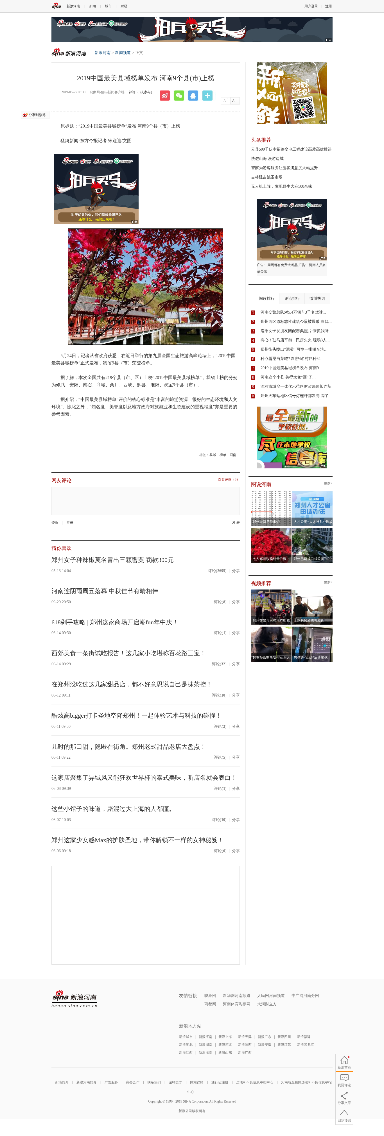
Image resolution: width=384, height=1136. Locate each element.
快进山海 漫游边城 (267, 159)
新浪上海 (225, 1037)
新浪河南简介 (86, 1082)
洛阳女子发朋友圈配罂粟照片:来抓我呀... (296, 331)
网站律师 (197, 1082)
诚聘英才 (175, 1082)
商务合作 (132, 1082)
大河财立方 (267, 1004)
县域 (212, 455)
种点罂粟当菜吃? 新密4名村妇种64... (292, 359)
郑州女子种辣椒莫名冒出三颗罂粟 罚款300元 (112, 559)
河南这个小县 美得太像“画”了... (288, 377)
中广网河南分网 (305, 996)
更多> (328, 483)
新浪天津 (245, 1037)
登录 (54, 523)
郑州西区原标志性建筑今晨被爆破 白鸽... (296, 321)
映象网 (210, 996)
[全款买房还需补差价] (312, 591)
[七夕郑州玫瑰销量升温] (271, 530)
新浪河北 (225, 1045)
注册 (328, 6)
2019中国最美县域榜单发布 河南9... (291, 368)
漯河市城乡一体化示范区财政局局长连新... (298, 386)
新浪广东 (264, 1037)
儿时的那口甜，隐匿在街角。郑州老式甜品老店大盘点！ (128, 746)
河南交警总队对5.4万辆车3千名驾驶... (293, 312)
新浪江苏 (284, 1045)
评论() (217, 571)
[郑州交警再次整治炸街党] (271, 591)
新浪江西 (186, 1053)
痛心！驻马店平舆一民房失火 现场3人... (295, 340)
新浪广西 (245, 1053)
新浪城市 (186, 1037)
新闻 (92, 6)
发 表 (236, 523)
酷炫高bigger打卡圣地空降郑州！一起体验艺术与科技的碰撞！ (136, 715)
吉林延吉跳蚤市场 (267, 177)
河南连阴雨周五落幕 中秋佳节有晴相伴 (104, 591)
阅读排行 (267, 298)
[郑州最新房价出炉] (271, 493)
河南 (233, 455)
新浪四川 (284, 1037)
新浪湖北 (186, 1045)
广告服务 (111, 1082)
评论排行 (292, 298)
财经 (124, 6)
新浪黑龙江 (305, 1045)
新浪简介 (62, 1082)
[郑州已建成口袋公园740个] (312, 530)
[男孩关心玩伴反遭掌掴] (312, 628)
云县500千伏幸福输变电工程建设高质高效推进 (291, 149)
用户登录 (311, 6)
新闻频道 (123, 53)
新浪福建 (304, 1037)
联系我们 (154, 1082)
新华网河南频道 (236, 996)
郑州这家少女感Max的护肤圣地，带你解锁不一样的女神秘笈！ (137, 840)
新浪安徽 (264, 1045)
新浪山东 (225, 1053)
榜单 (223, 455)
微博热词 (317, 298)
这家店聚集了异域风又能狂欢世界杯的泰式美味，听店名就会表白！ (144, 777)
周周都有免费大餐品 (282, 265)
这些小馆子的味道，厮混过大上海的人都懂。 (113, 808)
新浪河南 (73, 6)
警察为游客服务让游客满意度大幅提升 (284, 168)
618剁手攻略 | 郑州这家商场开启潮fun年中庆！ (115, 622)
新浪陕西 (245, 1045)
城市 (108, 6)
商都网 (210, 1004)
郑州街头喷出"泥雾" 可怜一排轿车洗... (294, 349)
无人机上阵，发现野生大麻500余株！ (283, 186)
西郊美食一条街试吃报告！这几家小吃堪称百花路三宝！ (128, 653)
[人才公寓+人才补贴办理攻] (312, 493)
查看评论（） (229, 479)
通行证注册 (219, 1082)
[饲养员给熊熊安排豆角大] (271, 628)
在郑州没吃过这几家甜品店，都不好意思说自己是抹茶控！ (131, 684)
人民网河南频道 (271, 996)
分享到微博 (37, 115)
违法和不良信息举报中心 (254, 1082)
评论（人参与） (141, 92)
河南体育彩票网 (236, 1004)
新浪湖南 (205, 1045)
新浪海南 (205, 1053)
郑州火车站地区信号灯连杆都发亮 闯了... (296, 396)
